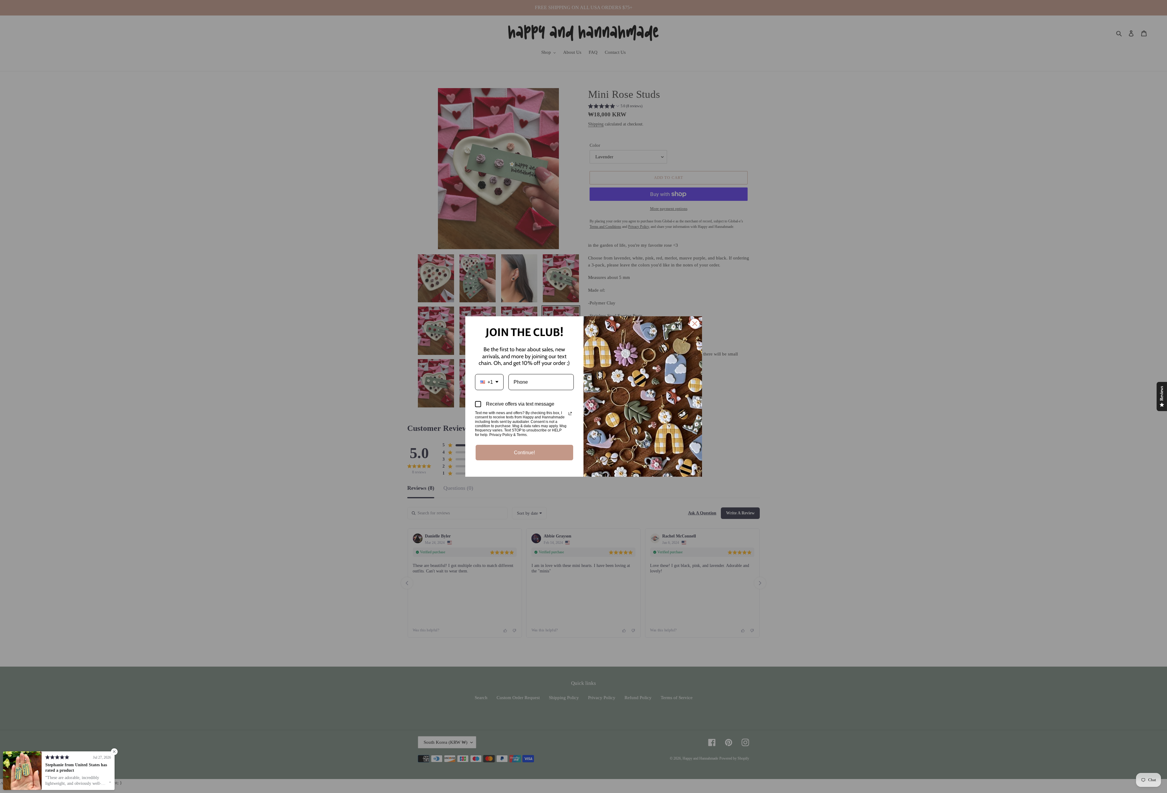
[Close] (694, 323)
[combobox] (489, 382)
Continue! (524, 452)
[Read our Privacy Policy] (570, 413)
